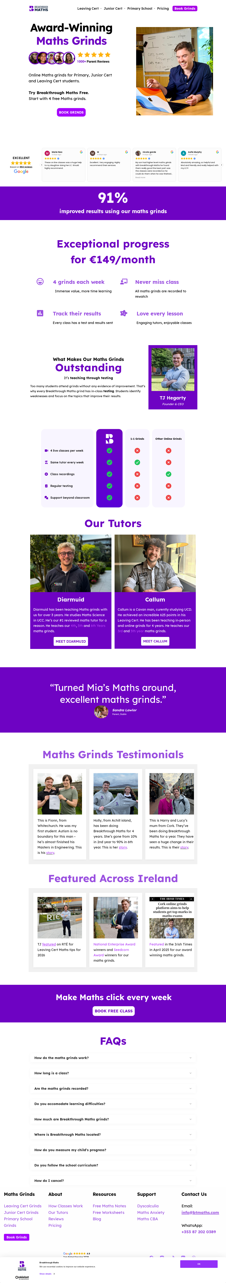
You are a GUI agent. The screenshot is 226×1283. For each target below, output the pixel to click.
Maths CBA (147, 1218)
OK (198, 1264)
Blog (97, 1218)
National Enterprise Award (114, 944)
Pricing (163, 8)
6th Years (98, 626)
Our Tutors (58, 1212)
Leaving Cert (88, 8)
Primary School (139, 8)
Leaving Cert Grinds (22, 1205)
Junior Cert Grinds (21, 1212)
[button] (221, 165)
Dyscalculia (148, 1205)
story (50, 853)
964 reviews (26, 167)
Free (97, 1212)
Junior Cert (113, 8)
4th (73, 626)
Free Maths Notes (109, 1205)
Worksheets (113, 1212)
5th (80, 626)
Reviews (56, 1218)
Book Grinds (184, 8)
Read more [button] (95, 177)
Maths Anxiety (150, 1212)
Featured (156, 944)
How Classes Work (65, 1205)
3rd (120, 631)
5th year (137, 631)
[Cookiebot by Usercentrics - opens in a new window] (22, 1278)
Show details (45, 1274)
